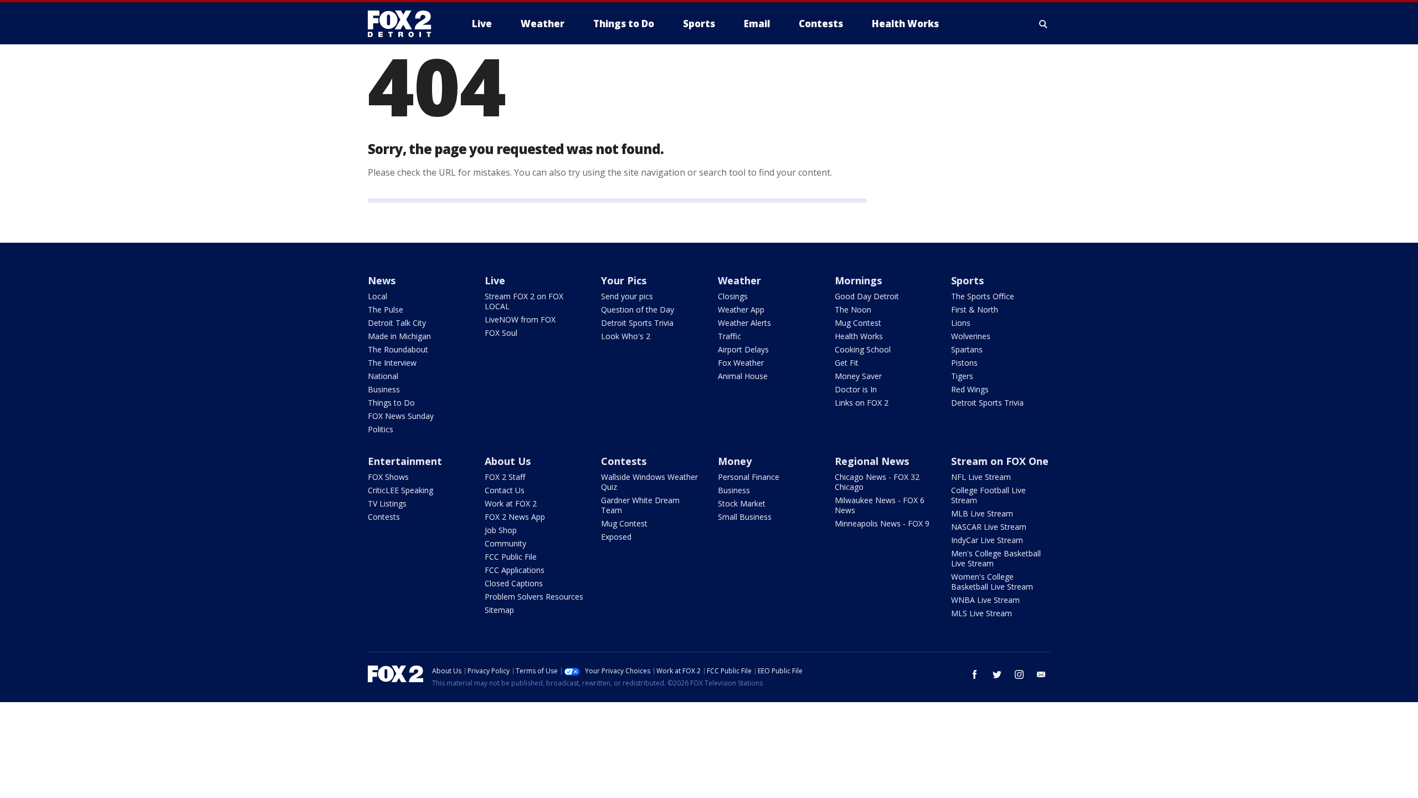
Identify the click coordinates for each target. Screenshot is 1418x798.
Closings (733, 296)
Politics (380, 429)
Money (735, 461)
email (1041, 674)
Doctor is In (856, 389)
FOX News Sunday (401, 416)
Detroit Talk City (397, 323)
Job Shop (501, 530)
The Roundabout (398, 349)
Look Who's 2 (625, 336)
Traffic (729, 336)
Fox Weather (741, 362)
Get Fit (847, 362)
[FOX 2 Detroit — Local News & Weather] (404, 24)
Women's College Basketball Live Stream (992, 581)
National (383, 376)
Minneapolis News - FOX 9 (882, 523)
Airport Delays (743, 349)
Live (495, 280)
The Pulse (385, 309)
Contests (384, 516)
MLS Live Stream (981, 613)
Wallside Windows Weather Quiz (649, 482)
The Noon (853, 309)
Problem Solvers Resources (534, 596)
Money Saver (858, 376)
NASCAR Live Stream (988, 526)
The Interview (392, 362)
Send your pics (627, 296)
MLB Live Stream (982, 513)
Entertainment (405, 461)
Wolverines (970, 336)
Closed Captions (514, 583)
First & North (974, 309)
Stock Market (741, 503)
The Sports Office (982, 296)
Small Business (745, 516)
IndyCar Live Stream (987, 540)
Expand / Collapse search (1043, 24)
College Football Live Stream (988, 495)
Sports (967, 280)
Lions (960, 323)
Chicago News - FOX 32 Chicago (877, 482)
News (381, 280)
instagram (1019, 674)
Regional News (872, 461)
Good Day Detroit (867, 296)
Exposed (616, 536)
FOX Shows (388, 477)
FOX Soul (501, 333)
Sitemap (499, 610)
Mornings (858, 280)
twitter (997, 674)
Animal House (743, 376)
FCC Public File (511, 556)
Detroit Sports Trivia (637, 323)
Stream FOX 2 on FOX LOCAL (524, 301)
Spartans (967, 349)
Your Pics (623, 280)
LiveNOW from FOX (520, 319)
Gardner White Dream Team (640, 505)
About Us (508, 461)
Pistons (964, 362)
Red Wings (970, 389)
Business (384, 389)
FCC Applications (514, 570)
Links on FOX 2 (861, 402)
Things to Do (391, 402)
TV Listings (387, 503)
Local (377, 296)
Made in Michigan (399, 336)
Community (505, 543)
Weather (739, 280)
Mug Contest (858, 323)
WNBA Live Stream (985, 600)
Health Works (859, 336)
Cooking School (863, 349)
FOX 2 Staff (505, 477)
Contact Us (505, 490)
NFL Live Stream (981, 477)
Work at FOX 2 (511, 503)
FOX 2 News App (515, 516)
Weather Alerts (744, 323)
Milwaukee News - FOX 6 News (879, 505)
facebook (975, 674)
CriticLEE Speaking (400, 490)
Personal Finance (748, 477)
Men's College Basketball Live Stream (996, 558)
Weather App (741, 309)
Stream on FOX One (1000, 461)
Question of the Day (637, 309)
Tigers (962, 376)
